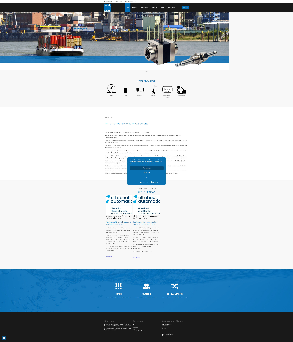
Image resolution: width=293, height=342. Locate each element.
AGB (134, 329)
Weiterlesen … (109, 256)
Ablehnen (147, 173)
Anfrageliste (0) (171, 7)
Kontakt (162, 7)
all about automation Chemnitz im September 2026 (118, 217)
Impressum (135, 326)
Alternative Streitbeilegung (138, 330)
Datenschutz (135, 327)
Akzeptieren (147, 168)
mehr (147, 177)
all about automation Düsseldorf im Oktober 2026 (145, 217)
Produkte (134, 7)
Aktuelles (154, 7)
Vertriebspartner (145, 7)
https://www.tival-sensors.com (169, 335)
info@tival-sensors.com (130, 1)
